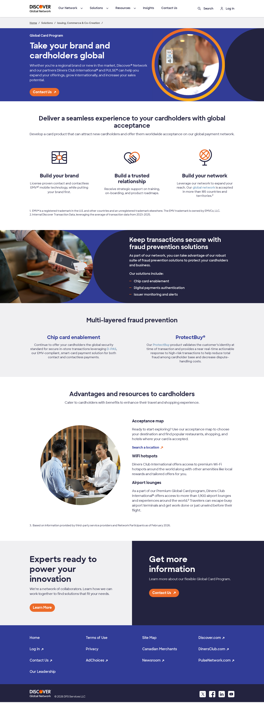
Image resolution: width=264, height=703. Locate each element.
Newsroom (151, 660)
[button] (206, 8)
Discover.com (209, 637)
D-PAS (111, 349)
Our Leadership (43, 671)
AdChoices (95, 660)
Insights (148, 8)
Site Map (149, 637)
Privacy (92, 649)
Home (35, 637)
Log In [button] (230, 8)
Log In (35, 649)
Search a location (145, 447)
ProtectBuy (161, 345)
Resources (122, 8)
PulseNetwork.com (214, 660)
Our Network (67, 8)
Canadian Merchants (159, 649)
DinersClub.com (211, 649)
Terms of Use (96, 637)
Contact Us (169, 8)
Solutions (96, 8)
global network (204, 187)
